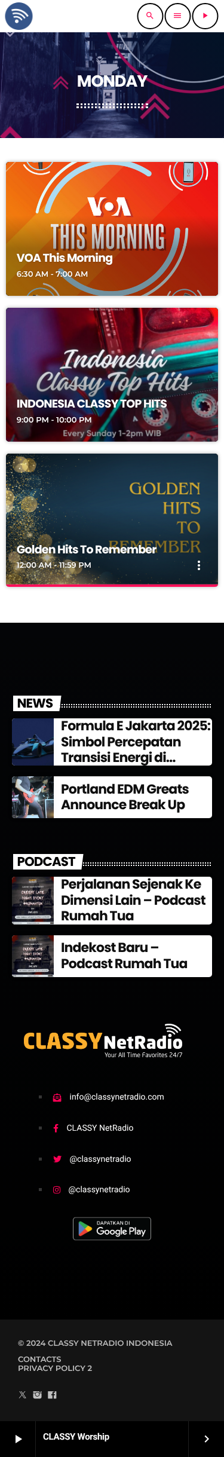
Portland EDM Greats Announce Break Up (125, 797)
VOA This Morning (65, 258)
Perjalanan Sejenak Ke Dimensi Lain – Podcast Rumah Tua (133, 900)
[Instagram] (37, 1395)
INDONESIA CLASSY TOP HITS (92, 404)
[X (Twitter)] (22, 1395)
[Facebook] (52, 1395)
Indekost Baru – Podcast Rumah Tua (124, 955)
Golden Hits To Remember (87, 549)
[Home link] (18, 16)
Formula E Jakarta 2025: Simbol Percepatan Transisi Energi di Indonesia (135, 749)
